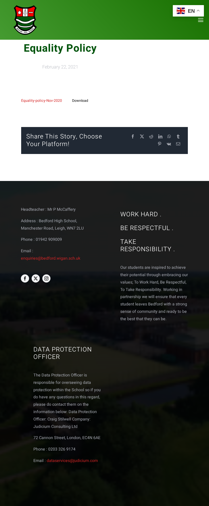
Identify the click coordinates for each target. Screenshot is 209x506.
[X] (142, 136)
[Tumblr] (178, 136)
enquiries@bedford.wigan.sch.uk (50, 258)
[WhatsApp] (169, 136)
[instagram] (46, 278)
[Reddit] (151, 136)
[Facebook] (132, 136)
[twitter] (36, 278)
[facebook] (25, 278)
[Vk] (169, 144)
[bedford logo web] (25, 6)
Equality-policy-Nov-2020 (41, 100)
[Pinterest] (159, 144)
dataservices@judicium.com (72, 461)
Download (80, 100)
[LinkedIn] (160, 136)
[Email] (178, 144)
